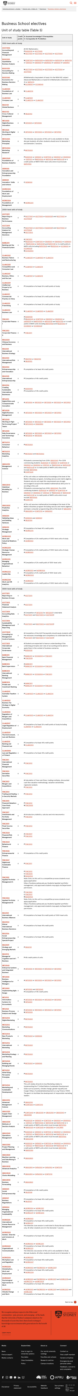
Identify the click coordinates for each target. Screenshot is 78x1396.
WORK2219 (29, 1213)
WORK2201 (29, 203)
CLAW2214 (29, 91)
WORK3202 (29, 575)
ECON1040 (39, 84)
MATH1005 (39, 60)
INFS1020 (5, 130)
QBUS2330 (39, 1113)
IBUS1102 (5, 112)
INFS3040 (5, 965)
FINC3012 (5, 771)
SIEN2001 (5, 516)
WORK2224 (29, 1272)
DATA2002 (48, 511)
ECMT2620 (29, 472)
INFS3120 (5, 1009)
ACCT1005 (38, 51)
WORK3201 (6, 1220)
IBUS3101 (5, 913)
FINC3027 (5, 860)
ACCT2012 (29, 232)
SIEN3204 (5, 1207)
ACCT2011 (6, 214)
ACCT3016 (6, 621)
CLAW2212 (6, 303)
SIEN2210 (5, 527)
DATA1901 (66, 63)
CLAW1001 (6, 89)
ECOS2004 (29, 251)
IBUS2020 (6, 340)
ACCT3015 (6, 611)
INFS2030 (5, 410)
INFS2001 (49, 613)
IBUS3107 (28, 1201)
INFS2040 (5, 419)
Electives (43, 9)
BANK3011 (6, 655)
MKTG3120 (6, 1061)
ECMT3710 (39, 1105)
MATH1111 (31, 82)
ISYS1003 (28, 123)
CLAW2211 (6, 294)
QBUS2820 (6, 505)
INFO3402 (29, 424)
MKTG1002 (6, 148)
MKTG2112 (6, 442)
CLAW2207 (6, 274)
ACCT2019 (6, 226)
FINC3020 (6, 833)
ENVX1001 (38, 63)
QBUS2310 (6, 464)
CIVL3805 (59, 1127)
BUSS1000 (29, 389)
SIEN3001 (5, 1189)
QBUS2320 (29, 1127)
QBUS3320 (6, 1111)
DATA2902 (48, 1167)
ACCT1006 (6, 48)
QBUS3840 (6, 1173)
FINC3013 (5, 781)
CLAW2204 (29, 745)
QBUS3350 (28, 1115)
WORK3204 (40, 1213)
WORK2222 (6, 572)
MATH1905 (49, 60)
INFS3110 (39, 613)
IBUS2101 (5, 349)
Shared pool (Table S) (30, 9)
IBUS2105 (5, 376)
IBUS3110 (5, 954)
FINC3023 (6, 842)
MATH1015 (58, 60)
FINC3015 (5, 801)
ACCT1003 (49, 54)
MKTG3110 (6, 1018)
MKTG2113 (6, 451)
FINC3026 (5, 851)
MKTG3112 (6, 1025)
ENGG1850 (39, 424)
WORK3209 (6, 1278)
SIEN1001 (5, 180)
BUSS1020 (6, 59)
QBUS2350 (50, 1113)
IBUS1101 (5, 105)
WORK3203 (6, 1232)
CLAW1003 (6, 98)
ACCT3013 (6, 602)
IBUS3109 (5, 945)
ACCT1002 (39, 54)
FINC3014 (5, 792)
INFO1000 (38, 123)
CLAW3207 (6, 723)
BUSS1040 (6, 77)
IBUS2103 (5, 358)
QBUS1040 (6, 158)
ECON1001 (29, 84)
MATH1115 (68, 60)
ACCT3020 (6, 632)
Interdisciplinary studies (11, 9)
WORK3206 (6, 1257)
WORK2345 (6, 580)
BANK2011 (6, 243)
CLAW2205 (6, 265)
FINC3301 (5, 877)
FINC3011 (5, 760)
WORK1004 (6, 200)
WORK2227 (29, 1262)
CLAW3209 (6, 732)
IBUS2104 (5, 367)
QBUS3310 (6, 1100)
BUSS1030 (28, 51)
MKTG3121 (6, 1070)
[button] (71, 3)
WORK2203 (6, 536)
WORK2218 (6, 559)
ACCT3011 (6, 593)
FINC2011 (28, 239)
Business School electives (57, 9)
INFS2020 (29, 1012)
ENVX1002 (47, 63)
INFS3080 (5, 988)
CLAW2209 (6, 283)
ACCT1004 (59, 54)
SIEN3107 (5, 1198)
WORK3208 (6, 1267)
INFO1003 (48, 132)
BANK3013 (6, 671)
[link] (10, 1351)
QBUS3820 (6, 1155)
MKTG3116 (6, 1043)
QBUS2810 (6, 485)
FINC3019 (5, 824)
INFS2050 (5, 431)
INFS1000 (5, 121)
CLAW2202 (6, 255)
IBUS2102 (28, 114)
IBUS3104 (5, 922)
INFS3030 (38, 436)
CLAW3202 (6, 700)
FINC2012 (5, 331)
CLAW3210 (6, 741)
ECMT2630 (40, 1127)
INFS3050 (5, 977)
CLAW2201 (39, 100)
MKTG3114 (6, 1034)
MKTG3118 (6, 1052)
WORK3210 (6, 1289)
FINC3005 (29, 805)
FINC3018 (28, 658)
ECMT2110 (29, 500)
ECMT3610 (29, 1105)
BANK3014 (6, 682)
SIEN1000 (5, 169)
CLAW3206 (6, 712)
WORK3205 (6, 1246)
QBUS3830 (6, 1166)
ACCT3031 (6, 643)
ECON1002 (28, 249)
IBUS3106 (5, 933)
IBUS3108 (28, 1192)
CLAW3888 (6, 751)
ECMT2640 (29, 1113)
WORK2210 (29, 531)
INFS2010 (5, 399)
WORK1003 (6, 189)
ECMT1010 (29, 60)
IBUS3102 (28, 361)
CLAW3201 (6, 691)
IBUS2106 (5, 385)
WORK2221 (29, 1248)
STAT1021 (29, 63)
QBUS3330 (6, 1122)
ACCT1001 (29, 54)
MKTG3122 (6, 1085)
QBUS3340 (60, 1113)
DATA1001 (57, 63)
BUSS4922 (29, 876)
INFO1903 (57, 132)
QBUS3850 (6, 1180)
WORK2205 (6, 548)
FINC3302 (6, 898)
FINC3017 (5, 812)
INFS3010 (28, 436)
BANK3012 (6, 664)
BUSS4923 (29, 897)
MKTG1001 (6, 139)
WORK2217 (29, 1223)
